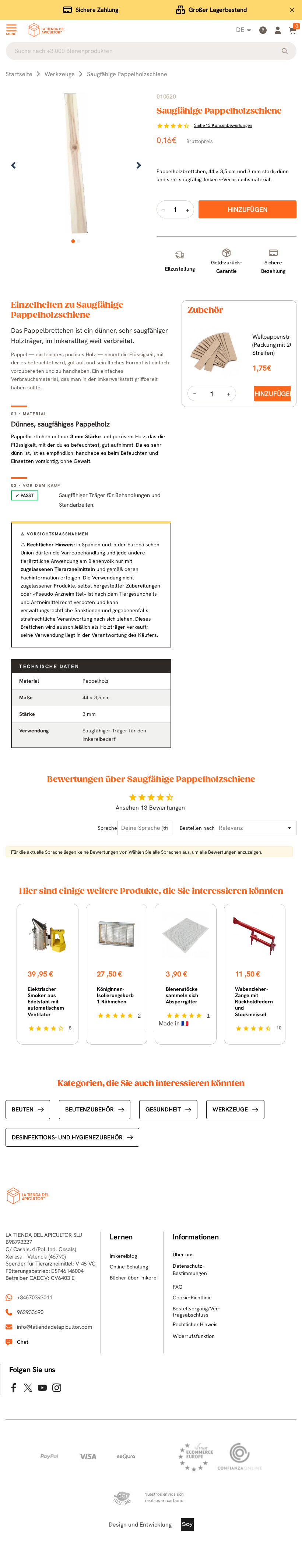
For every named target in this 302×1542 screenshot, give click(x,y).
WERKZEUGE (230, 1109)
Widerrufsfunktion (194, 1336)
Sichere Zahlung (97, 10)
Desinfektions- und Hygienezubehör (67, 1137)
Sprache (107, 828)
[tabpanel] (76, 166)
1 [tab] (73, 241)
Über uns (183, 1254)
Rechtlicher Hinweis (195, 1324)
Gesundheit (163, 1109)
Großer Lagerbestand (218, 10)
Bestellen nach (197, 828)
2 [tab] (78, 241)
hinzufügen (274, 393)
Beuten (23, 1109)
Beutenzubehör (89, 1109)
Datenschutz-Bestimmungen (190, 1270)
